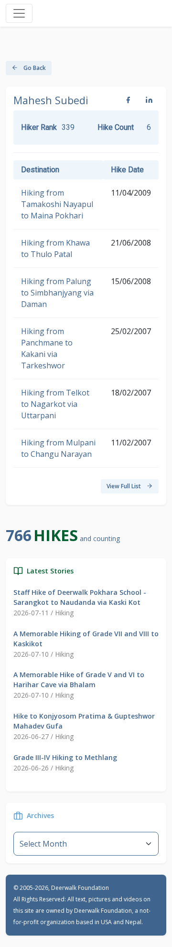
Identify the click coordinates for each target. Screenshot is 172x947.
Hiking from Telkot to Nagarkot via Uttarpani (55, 404)
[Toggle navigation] (19, 13)
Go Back (34, 68)
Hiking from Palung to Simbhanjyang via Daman (57, 292)
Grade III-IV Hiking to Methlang (65, 757)
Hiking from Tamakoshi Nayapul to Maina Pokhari (57, 204)
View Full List (124, 486)
